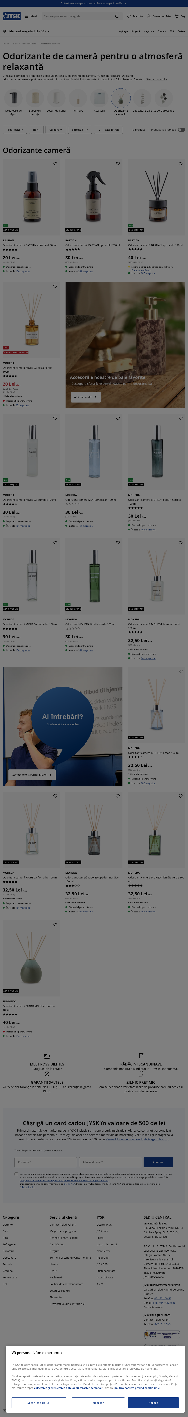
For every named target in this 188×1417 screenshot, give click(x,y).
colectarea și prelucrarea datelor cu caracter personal (68, 1388)
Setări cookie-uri (39, 1403)
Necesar (98, 1403)
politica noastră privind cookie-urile (137, 1388)
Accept (153, 1403)
